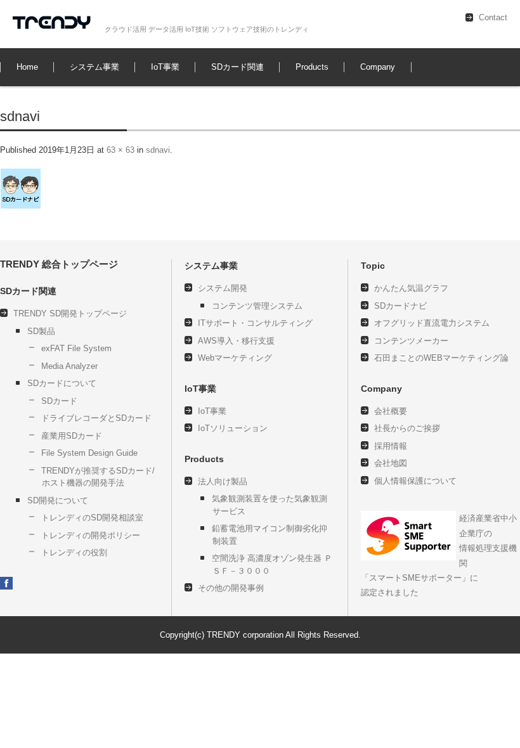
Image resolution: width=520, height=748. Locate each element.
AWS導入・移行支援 (236, 340)
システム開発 (222, 288)
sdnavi (158, 150)
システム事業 (94, 67)
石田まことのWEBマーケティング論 (441, 358)
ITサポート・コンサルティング (255, 323)
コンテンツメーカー (411, 340)
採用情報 (390, 446)
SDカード (59, 401)
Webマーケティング (235, 358)
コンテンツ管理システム (257, 306)
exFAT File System (76, 348)
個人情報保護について (392, 226)
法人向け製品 (222, 481)
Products (312, 67)
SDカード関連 (237, 67)
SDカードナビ (400, 306)
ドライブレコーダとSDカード (96, 418)
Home (27, 67)
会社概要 (390, 411)
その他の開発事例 (318, 237)
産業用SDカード (71, 436)
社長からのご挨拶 (407, 428)
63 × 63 (120, 150)
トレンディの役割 (74, 552)
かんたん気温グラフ (411, 288)
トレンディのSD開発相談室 (92, 517)
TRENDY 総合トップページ (59, 264)
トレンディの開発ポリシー (90, 535)
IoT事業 (165, 67)
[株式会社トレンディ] (54, 24)
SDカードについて (61, 383)
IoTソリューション (233, 428)
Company (377, 67)
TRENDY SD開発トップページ (70, 313)
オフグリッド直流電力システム (432, 323)
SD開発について (57, 500)
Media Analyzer (69, 366)
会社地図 (390, 463)
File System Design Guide (89, 453)
